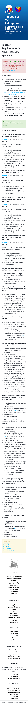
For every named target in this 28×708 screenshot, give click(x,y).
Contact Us (14, 641)
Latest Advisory (14, 582)
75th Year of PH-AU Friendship (14, 656)
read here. (12, 71)
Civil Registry (14, 619)
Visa (14, 611)
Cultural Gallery (14, 591)
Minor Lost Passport (8, 545)
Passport (14, 609)
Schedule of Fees (14, 621)
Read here (5, 139)
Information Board (14, 584)
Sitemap (14, 639)
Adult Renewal (7, 548)
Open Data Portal (14, 676)
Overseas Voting (14, 585)
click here (13, 360)
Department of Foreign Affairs (14, 576)
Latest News (14, 580)
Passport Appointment (14, 606)
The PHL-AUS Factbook (14, 658)
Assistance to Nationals (14, 617)
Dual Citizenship (14, 613)
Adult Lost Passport (8, 550)
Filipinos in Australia (14, 655)
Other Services (14, 623)
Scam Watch (14, 593)
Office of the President (14, 687)
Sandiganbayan (14, 698)
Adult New (6, 547)
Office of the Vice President (14, 689)
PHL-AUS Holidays (14, 635)
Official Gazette (14, 674)
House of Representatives (14, 692)
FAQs (14, 604)
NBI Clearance (14, 615)
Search (14, 637)
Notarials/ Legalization (14, 608)
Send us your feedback (14, 678)
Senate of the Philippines (14, 691)
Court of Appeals (14, 696)
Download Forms (14, 631)
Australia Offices (14, 633)
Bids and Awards (14, 589)
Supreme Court (14, 694)
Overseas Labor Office (14, 587)
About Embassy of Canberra (14, 578)
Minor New (6, 543)
